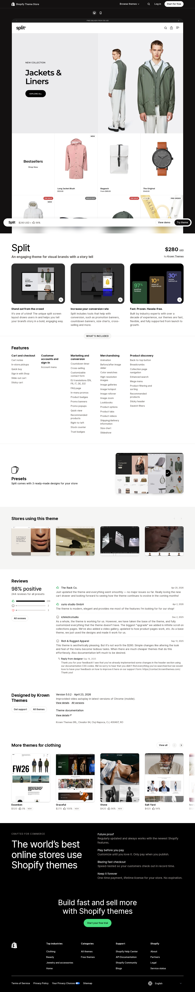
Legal (153, 962)
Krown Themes (175, 256)
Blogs (119, 968)
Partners (155, 957)
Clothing (50, 951)
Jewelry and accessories (59, 962)
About (153, 951)
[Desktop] (94, 13)
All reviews (20, 618)
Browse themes (128, 3)
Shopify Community (126, 962)
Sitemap (87, 983)
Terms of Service (20, 983)
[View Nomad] (132, 473)
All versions (78, 702)
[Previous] (174, 518)
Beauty (50, 957)
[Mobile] (100, 13)
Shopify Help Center (127, 951)
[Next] (181, 518)
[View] (30, 541)
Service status (158, 968)
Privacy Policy (41, 983)
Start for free (174, 3)
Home (49, 968)
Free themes (88, 957)
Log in (157, 3)
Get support (20, 709)
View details (62, 702)
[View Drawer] (149, 473)
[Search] (148, 4)
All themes (39, 709)
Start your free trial (97, 923)
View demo (164, 222)
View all (163, 745)
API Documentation (126, 957)
